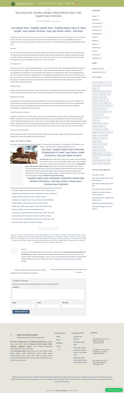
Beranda (42, 3)
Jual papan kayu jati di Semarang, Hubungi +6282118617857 (100, 362)
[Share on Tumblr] (56, 228)
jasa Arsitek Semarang (105, 379)
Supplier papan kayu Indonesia (68, 149)
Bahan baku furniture (80, 362)
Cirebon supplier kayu (55, 235)
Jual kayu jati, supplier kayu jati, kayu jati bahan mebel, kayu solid (33, 212)
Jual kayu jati (72, 236)
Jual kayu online (59, 181)
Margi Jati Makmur (62, 390)
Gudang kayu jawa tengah (73, 235)
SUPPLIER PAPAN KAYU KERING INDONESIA (102, 156)
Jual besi (50, 379)
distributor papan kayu (39, 341)
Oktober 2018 (96, 68)
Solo (93, 51)
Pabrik (58, 340)
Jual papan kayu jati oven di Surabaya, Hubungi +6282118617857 (101, 351)
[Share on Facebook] (40, 228)
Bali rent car (28, 222)
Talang (43, 242)
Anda (35, 235)
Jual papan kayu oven (25, 238)
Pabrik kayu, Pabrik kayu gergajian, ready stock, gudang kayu (32, 206)
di (98, 88)
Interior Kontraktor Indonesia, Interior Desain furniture (29, 196)
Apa (38, 235)
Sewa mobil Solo (42, 259)
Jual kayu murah (81, 236)
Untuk (108, 160)
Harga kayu (75, 181)
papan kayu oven (54, 166)
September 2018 (97, 72)
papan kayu (41, 168)
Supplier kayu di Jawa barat (19, 240)
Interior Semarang (70, 379)
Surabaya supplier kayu (99, 160)
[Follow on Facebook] (110, 3)
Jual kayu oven (14, 238)
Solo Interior (42, 379)
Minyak (36, 238)
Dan (107, 85)
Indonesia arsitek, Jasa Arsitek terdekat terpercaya (28, 209)
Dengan (64, 235)
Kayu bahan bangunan (99, 206)
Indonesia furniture (64, 256)
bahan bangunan (54, 173)
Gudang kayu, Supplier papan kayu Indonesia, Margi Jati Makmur (33, 200)
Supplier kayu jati (62, 240)
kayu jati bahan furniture (69, 155)
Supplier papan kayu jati (99, 150)
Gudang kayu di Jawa (53, 152)
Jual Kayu (66, 236)
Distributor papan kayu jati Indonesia (102, 91)
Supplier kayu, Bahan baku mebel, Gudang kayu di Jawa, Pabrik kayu (34, 193)
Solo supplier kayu (76, 238)
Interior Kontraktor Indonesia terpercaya (61, 259)
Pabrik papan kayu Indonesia (49, 238)
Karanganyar (96, 33)
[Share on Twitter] (43, 228)
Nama (15, 302)
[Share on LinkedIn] (53, 228)
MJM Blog (59, 343)
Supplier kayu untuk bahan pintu (102, 203)
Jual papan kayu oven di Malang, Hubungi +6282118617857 (101, 341)
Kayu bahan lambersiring (100, 183)
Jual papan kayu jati (98, 114)
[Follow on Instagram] (112, 3)
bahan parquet (48, 171)
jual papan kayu (20, 351)
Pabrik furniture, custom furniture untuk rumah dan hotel (30, 203)
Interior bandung (58, 379)
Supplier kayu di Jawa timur (50, 240)
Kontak (58, 346)
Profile (58, 336)
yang (47, 242)
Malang (94, 40)
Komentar (16, 287)
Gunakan (83, 235)
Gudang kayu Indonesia (56, 184)
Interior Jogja (81, 379)
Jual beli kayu (59, 236)
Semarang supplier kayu (64, 238)
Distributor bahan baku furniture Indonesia (46, 377)
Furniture (95, 94)
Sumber (106, 129)
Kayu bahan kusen (98, 198)
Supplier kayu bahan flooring (101, 192)
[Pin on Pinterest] (50, 228)
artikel (48, 10)
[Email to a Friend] (46, 228)
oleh (40, 238)
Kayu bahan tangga (98, 189)
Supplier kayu (23, 341)
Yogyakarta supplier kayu (55, 242)
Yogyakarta (95, 58)
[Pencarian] (37, 3)
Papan (94, 44)
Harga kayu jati (21, 236)
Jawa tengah (96, 23)
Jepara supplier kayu (49, 236)
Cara (109, 82)
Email (39, 302)
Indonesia (28, 236)
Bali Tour (74, 256)
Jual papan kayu (20, 27)
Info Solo (54, 256)
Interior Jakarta (21, 379)
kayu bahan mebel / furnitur (100, 178)
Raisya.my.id (58, 252)
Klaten (94, 37)
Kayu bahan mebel (98, 175)
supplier (84, 238)
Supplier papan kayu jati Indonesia (102, 153)
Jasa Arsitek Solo (91, 379)
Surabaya (95, 54)
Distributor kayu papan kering (53, 175)
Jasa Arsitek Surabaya (62, 381)
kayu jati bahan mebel (59, 31)
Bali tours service (17, 222)
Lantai (94, 120)
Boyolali (94, 19)
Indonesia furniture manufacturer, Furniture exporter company (31, 216)
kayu (32, 238)
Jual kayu (77, 31)
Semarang (95, 47)
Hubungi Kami (69, 3)
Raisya (58, 21)
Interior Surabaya (32, 379)
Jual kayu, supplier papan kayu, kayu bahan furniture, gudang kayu (33, 190)
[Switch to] (77, 3)
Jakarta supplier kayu (37, 236)
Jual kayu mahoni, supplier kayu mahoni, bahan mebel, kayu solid (33, 219)
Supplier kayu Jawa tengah (100, 144)
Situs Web (65, 302)
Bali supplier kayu (44, 235)
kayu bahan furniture (34, 31)
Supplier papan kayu (42, 27)
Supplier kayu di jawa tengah (34, 240)
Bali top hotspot (37, 222)
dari (110, 85)
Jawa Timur (95, 26)
